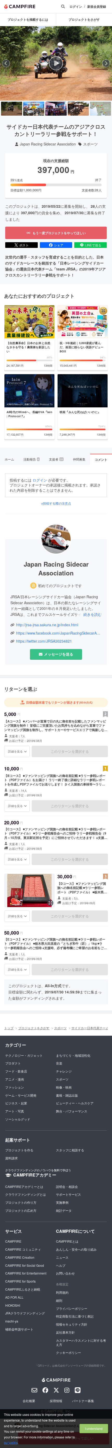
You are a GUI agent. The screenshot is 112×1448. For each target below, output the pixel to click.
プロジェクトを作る (19, 1150)
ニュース (62, 1257)
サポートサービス (68, 1194)
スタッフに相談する (70, 1150)
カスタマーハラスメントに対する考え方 (81, 1342)
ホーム (9, 459)
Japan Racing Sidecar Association (48, 144)
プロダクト (13, 1063)
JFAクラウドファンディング (25, 1313)
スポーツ (90, 144)
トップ (9, 1028)
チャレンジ (64, 1071)
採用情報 (56, 1400)
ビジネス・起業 (16, 1103)
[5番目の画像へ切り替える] (100, 109)
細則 (59, 1300)
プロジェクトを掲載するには (28, 19)
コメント (101, 459)
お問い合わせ (65, 1273)
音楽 (59, 1063)
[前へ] (6, 63)
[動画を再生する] (56, 63)
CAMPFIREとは (67, 1241)
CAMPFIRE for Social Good (24, 1265)
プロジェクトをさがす (33, 1028)
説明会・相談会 (67, 1186)
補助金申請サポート (19, 1329)
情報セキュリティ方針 (71, 1324)
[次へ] (106, 63)
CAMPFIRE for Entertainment (25, 1273)
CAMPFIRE (13, 1241)
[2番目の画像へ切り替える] (33, 109)
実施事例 (62, 1202)
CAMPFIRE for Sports (20, 1281)
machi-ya (11, 1321)
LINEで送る (93, 245)
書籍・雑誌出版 (67, 1095)
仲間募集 (79, 459)
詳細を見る (15, 751)
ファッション (14, 1087)
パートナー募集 (83, 1400)
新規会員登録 (96, 6)
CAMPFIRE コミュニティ (23, 1249)
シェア (58, 245)
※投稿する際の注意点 (56, 503)
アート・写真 (14, 1111)
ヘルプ (60, 1265)
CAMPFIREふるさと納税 (22, 1289)
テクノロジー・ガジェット (24, 1055)
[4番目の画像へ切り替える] (78, 109)
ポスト (24, 245)
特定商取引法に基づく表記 (75, 1316)
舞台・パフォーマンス (71, 1111)
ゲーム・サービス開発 (20, 1095)
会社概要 (29, 1400)
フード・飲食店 (16, 1071)
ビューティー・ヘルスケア (75, 1103)
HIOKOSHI (12, 1305)
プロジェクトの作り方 (20, 1202)
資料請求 (11, 1158)
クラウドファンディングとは (25, 1194)
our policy (10, 1442)
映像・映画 (64, 1087)
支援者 (56, 459)
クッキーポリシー (68, 1352)
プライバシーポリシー (71, 1308)
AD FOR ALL (14, 1297)
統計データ (64, 1210)
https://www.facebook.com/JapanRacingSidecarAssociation (59, 633)
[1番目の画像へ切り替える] (11, 109)
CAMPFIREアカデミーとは (24, 1186)
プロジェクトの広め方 (20, 1210)
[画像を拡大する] (50, 903)
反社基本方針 (65, 1332)
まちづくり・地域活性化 (73, 1055)
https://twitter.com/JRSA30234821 (44, 641)
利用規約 (62, 1292)
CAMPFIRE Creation (19, 1257)
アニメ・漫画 (14, 1079)
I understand (94, 1428)
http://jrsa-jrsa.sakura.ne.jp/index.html (47, 624)
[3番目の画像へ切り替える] (55, 109)
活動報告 (31, 459)
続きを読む (92, 614)
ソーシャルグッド (17, 1119)
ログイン (76, 6)
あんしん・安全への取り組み (76, 1249)
